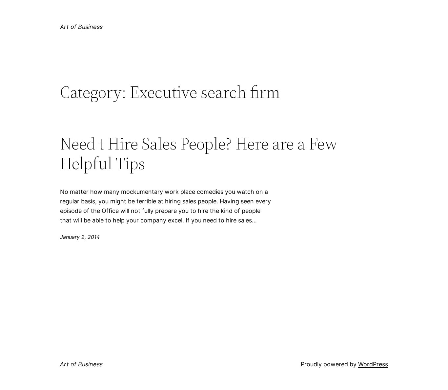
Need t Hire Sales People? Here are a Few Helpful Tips (198, 153)
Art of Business (81, 26)
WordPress (373, 364)
